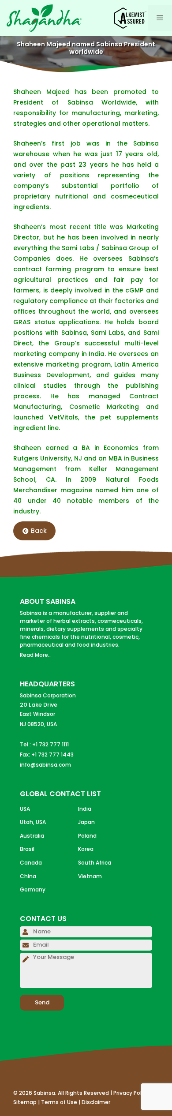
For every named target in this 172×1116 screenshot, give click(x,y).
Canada (31, 862)
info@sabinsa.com (45, 764)
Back (39, 531)
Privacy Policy (131, 1093)
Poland (87, 835)
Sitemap (25, 1102)
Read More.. (35, 655)
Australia (32, 835)
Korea (85, 849)
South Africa (94, 862)
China (28, 876)
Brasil (27, 849)
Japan (86, 822)
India (84, 809)
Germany (32, 889)
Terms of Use (59, 1102)
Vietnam (90, 876)
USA (25, 809)
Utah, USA (33, 822)
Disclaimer (96, 1102)
